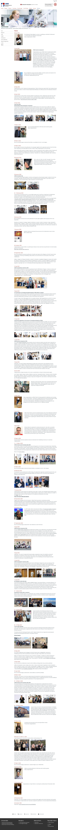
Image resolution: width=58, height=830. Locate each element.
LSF (48, 825)
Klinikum (38, 8)
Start (2, 30)
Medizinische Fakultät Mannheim (6, 28)
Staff (2, 34)
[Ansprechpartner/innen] (54, 1)
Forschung (14, 8)
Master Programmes (4, 41)
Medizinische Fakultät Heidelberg (7, 823)
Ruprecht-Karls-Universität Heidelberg (8, 824)
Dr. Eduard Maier (22, 534)
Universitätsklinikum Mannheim (24, 822)
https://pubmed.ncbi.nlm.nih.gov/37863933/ (27, 804)
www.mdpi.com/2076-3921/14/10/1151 (21, 249)
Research (2, 32)
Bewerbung (36, 822)
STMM (2, 36)
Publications (3, 37)
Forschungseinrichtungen (23, 823)
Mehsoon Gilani (18, 199)
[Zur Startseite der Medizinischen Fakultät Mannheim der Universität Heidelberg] (8, 5)
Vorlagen (49, 824)
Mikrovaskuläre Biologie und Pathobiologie (20, 28)
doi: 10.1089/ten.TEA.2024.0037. (49, 658)
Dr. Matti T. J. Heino (43, 59)
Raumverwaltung (51, 826)
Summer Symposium (22, 342)
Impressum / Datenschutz (39, 823)
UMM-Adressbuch (51, 822)
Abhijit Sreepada (43, 199)
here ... (51, 66)
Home (2, 8)
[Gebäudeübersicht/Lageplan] (56, 1)
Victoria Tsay (50, 199)
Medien (30, 8)
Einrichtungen (19, 8)
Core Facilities (25, 8)
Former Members (4, 39)
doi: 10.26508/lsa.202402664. (27, 668)
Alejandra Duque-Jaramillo (27, 199)
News (2, 44)
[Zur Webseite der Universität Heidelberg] (29, 5)
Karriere (34, 8)
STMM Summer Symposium (23, 529)
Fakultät (5, 8)
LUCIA (2, 43)
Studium (9, 8)
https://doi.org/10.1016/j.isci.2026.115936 (28, 99)
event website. (22, 451)
